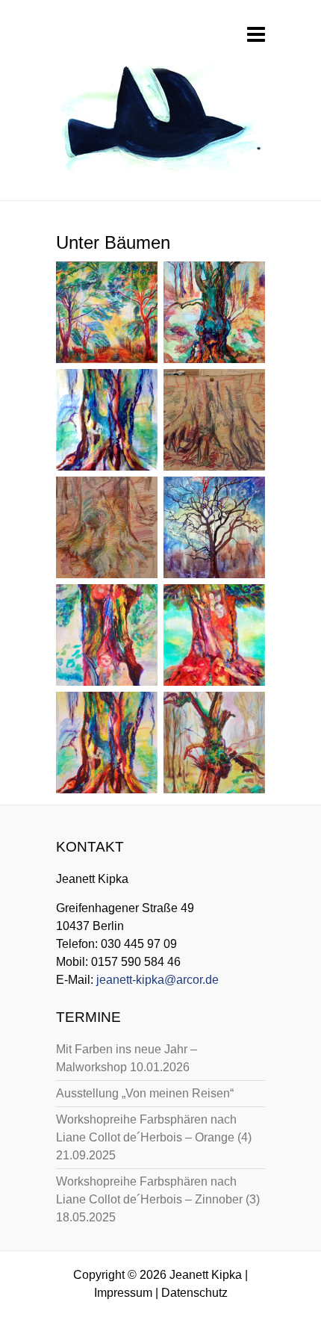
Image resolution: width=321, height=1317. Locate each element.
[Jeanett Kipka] (159, 121)
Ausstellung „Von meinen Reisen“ (145, 1093)
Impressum (123, 1292)
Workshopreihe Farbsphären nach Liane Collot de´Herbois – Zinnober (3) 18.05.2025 (158, 1199)
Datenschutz (194, 1292)
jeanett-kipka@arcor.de (157, 979)
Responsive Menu (256, 34)
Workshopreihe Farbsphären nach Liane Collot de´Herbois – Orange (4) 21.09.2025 (154, 1137)
